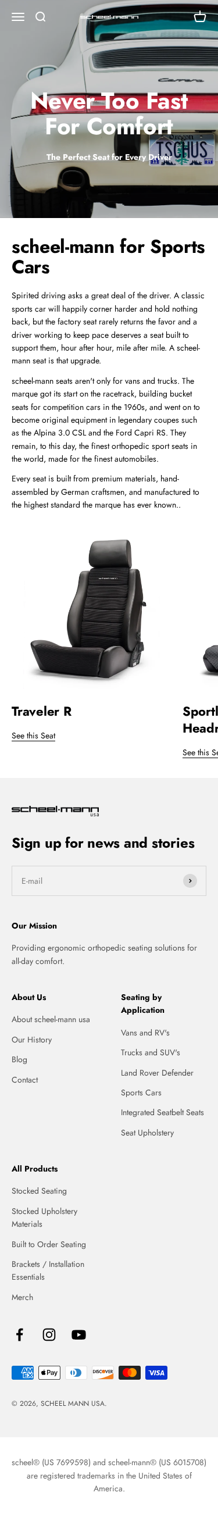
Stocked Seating (39, 1191)
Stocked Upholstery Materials (44, 1217)
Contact (25, 1079)
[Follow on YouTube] (79, 1334)
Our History (32, 1039)
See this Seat (33, 735)
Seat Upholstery (147, 1132)
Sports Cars (141, 1092)
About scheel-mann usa (51, 1019)
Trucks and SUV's (150, 1052)
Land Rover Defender (157, 1073)
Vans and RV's (145, 1032)
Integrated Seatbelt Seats (162, 1112)
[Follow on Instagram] (49, 1334)
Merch (22, 1297)
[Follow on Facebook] (19, 1334)
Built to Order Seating (49, 1244)
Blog (19, 1059)
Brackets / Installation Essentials (48, 1270)
